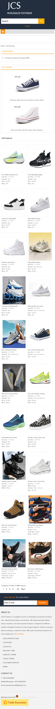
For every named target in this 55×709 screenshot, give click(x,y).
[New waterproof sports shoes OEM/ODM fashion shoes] (14, 348)
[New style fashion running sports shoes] (40, 391)
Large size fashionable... (9, 218)
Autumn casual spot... (9, 262)
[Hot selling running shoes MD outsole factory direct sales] (14, 172)
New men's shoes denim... (10, 393)
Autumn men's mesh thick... (37, 481)
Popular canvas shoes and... (37, 437)
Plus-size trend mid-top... (10, 525)
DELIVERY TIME (9, 650)
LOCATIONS (7, 642)
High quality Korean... (35, 218)
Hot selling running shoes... (10, 174)
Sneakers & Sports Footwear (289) (17, 58)
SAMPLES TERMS (9, 654)
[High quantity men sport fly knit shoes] (40, 304)
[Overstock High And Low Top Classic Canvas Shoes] (27, 99)
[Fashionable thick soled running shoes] (14, 435)
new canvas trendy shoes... (37, 350)
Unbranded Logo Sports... (36, 525)
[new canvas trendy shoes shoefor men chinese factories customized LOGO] (40, 348)
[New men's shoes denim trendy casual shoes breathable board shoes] (14, 391)
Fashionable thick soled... (10, 437)
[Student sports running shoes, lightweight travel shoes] (14, 479)
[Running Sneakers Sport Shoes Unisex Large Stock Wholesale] (14, 567)
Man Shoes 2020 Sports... (36, 569)
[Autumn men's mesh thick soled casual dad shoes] (40, 479)
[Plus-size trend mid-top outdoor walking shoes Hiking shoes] (14, 523)
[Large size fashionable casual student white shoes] (14, 216)
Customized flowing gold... (10, 306)
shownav (3, 31)
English (27, 26)
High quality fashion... (35, 262)
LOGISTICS (7, 646)
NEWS (5, 666)
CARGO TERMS (8, 658)
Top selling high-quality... (35, 174)
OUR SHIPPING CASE (11, 638)
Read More (19, 634)
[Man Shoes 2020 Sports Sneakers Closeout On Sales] (40, 567)
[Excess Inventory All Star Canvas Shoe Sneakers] (27, 128)
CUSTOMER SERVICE (11, 662)
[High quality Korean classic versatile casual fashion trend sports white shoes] (40, 216)
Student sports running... (9, 481)
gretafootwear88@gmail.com (16, 685)
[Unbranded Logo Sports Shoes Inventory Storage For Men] (40, 523)
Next (23, 589)
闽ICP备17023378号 (8, 697)
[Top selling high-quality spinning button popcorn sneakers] (40, 172)
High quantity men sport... (36, 306)
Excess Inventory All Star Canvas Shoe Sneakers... (27, 130)
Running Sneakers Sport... (10, 569)
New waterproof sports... (10, 350)
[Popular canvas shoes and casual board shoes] (40, 435)
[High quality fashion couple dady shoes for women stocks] (40, 260)
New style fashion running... (37, 393)
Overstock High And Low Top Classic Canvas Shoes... (27, 100)
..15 (17, 589)
